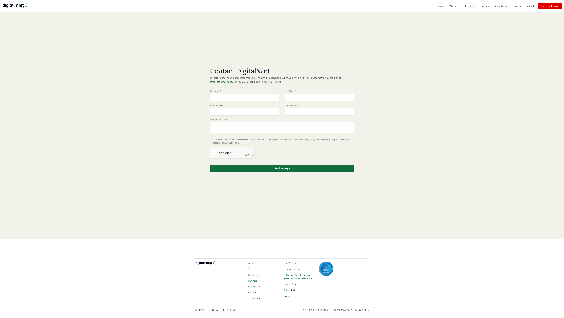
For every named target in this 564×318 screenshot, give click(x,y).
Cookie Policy (290, 290)
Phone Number (292, 105)
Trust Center (289, 263)
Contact (530, 6)
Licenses (287, 296)
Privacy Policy (308, 140)
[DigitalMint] (15, 6)
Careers (516, 6)
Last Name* (290, 91)
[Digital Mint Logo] (205, 264)
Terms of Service (290, 140)
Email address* (217, 105)
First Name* (215, 91)
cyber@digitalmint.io (222, 81)
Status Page (254, 298)
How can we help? (218, 119)
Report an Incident (550, 6)
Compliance (501, 6)
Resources (470, 6)
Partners (485, 6)
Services (454, 6)
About (441, 6)
